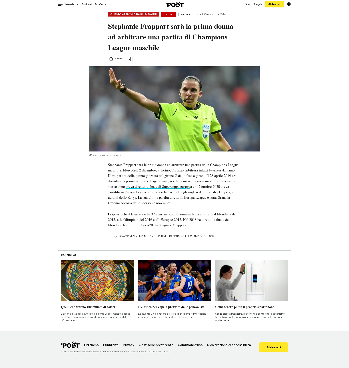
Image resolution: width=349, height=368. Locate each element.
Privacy (128, 345)
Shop (248, 4)
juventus (144, 236)
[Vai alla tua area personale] (289, 4)
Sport (185, 14)
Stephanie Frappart (167, 236)
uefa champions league (199, 236)
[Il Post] (174, 4)
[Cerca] (96, 4)
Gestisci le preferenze (156, 345)
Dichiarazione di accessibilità (229, 345)
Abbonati (274, 4)
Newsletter (72, 4)
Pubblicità (111, 345)
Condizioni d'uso (190, 345)
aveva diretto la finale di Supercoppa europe (158, 186)
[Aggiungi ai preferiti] (129, 59)
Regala (258, 4)
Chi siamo (91, 345)
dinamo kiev (127, 236)
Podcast (87, 4)
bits (169, 14)
